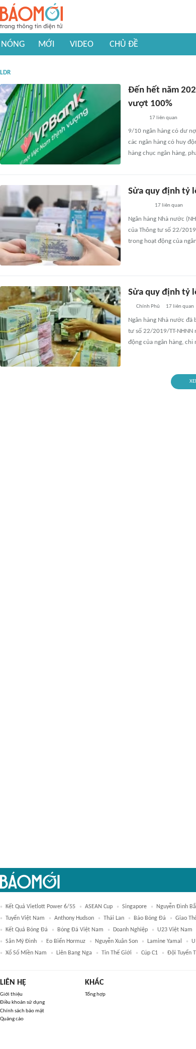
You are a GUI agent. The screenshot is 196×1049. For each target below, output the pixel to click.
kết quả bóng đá (27, 930)
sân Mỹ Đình (21, 941)
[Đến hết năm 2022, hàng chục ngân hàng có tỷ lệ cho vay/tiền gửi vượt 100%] (60, 124)
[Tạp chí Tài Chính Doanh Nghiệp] (138, 206)
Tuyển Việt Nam (25, 918)
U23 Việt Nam (174, 930)
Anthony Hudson (74, 918)
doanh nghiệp (130, 930)
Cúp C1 (149, 953)
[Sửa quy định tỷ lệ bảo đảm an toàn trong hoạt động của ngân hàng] (60, 326)
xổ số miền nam (26, 953)
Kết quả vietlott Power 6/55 (40, 907)
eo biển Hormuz (65, 941)
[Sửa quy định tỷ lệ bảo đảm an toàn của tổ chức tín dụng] (60, 225)
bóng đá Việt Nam (80, 930)
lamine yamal (164, 941)
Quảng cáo (12, 1019)
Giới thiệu (11, 994)
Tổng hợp (95, 994)
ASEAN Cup (99, 907)
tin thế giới (117, 953)
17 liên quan (163, 118)
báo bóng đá (150, 918)
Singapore (134, 907)
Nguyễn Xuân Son (116, 941)
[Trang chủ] (31, 17)
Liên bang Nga (74, 953)
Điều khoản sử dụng (22, 1002)
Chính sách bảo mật (22, 1011)
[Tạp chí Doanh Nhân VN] (135, 118)
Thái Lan (114, 918)
